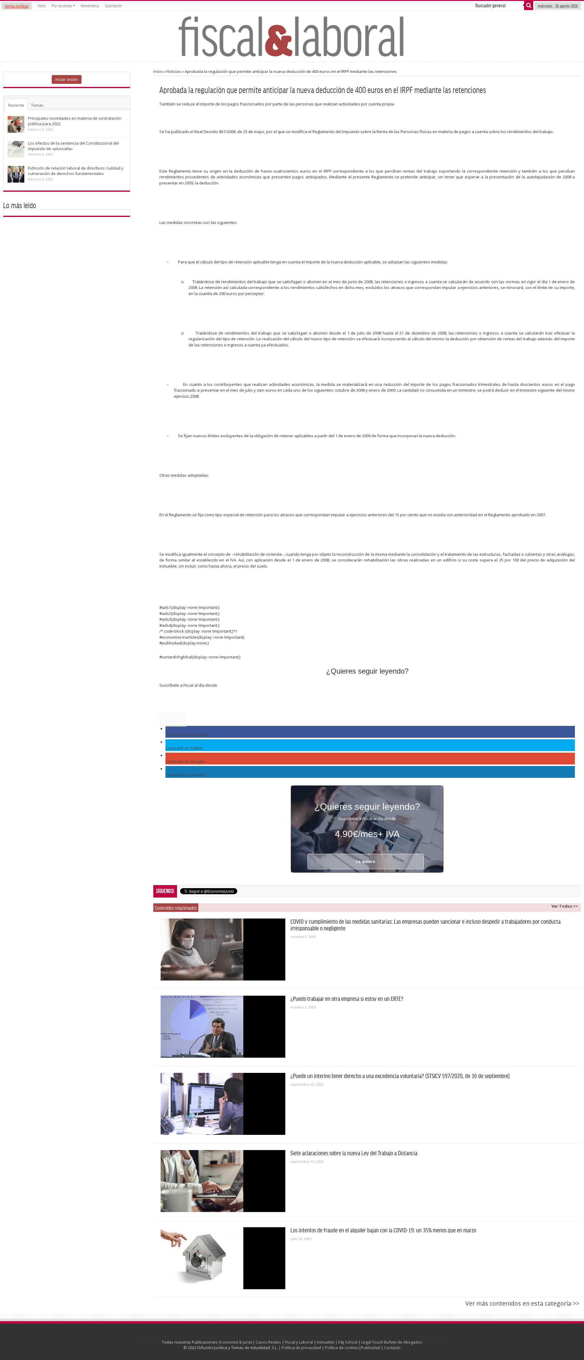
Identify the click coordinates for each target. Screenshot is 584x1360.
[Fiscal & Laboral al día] (292, 36)
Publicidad (370, 1347)
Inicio (42, 5)
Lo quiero (173, 719)
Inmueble (325, 1342)
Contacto (392, 1347)
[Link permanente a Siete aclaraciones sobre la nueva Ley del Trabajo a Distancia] (223, 1181)
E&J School (347, 1342)
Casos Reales (268, 1342)
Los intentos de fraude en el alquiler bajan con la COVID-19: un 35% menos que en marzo (383, 1230)
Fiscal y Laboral (299, 1342)
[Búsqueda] (528, 5)
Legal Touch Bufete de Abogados (391, 1342)
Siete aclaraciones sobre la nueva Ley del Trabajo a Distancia (353, 1152)
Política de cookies (342, 1347)
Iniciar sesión (66, 79)
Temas (37, 105)
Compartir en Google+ (185, 761)
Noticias (173, 71)
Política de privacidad (301, 1347)
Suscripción (113, 5)
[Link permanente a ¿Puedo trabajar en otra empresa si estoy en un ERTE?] (223, 1027)
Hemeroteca (90, 5)
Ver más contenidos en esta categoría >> (522, 1303)
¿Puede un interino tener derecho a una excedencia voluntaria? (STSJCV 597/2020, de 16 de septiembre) (400, 1075)
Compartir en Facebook (186, 734)
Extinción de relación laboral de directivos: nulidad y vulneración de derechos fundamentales (75, 170)
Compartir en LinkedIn (185, 775)
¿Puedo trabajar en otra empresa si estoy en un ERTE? (346, 998)
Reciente (16, 105)
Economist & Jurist (235, 1342)
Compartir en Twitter (184, 748)
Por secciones (62, 5)
